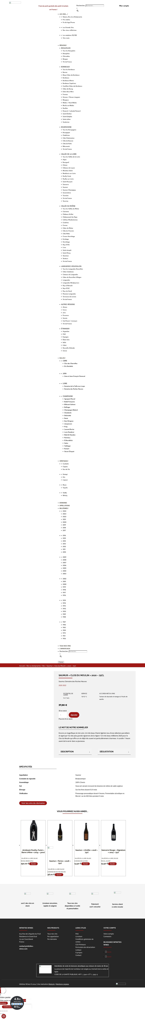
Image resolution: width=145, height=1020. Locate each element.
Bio (43, 666)
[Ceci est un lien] (15, 3)
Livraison (78, 936)
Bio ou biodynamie (34, 666)
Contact (78, 955)
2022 (64, 685)
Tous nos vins (52, 934)
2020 (61, 685)
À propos (78, 953)
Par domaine (52, 939)
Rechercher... (81, 5)
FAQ (77, 934)
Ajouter (74, 715)
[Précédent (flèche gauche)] (1, 1013)
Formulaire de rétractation (85, 947)
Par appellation (53, 936)
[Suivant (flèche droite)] (3, 1013)
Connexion (107, 936)
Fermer (61, 662)
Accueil (22, 666)
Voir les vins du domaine (33, 803)
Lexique (78, 950)
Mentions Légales (62, 984)
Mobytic (52, 984)
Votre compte (108, 934)
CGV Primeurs (80, 945)
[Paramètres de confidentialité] (3, 1016)
